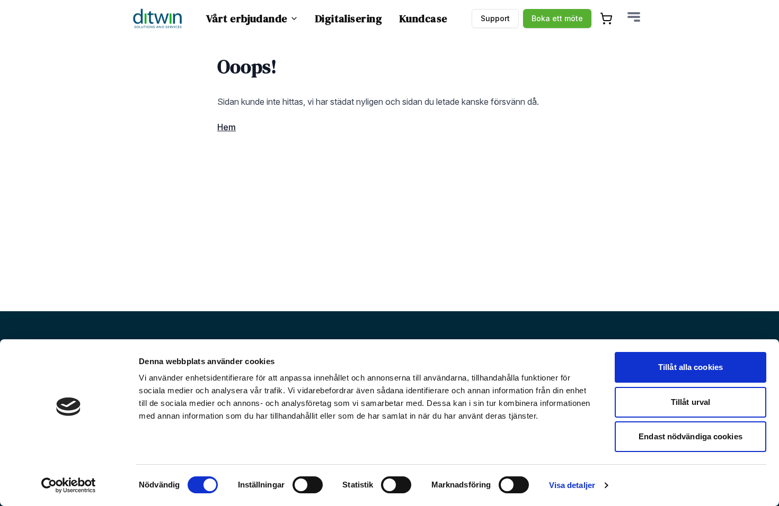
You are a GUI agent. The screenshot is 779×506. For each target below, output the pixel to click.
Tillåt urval (690, 401)
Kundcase (423, 18)
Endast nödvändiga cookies (690, 436)
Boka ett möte (557, 18)
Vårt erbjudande (247, 18)
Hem (226, 127)
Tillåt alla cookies (690, 367)
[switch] (308, 484)
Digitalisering (348, 18)
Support (495, 18)
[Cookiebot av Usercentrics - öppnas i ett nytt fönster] (68, 485)
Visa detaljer (572, 485)
